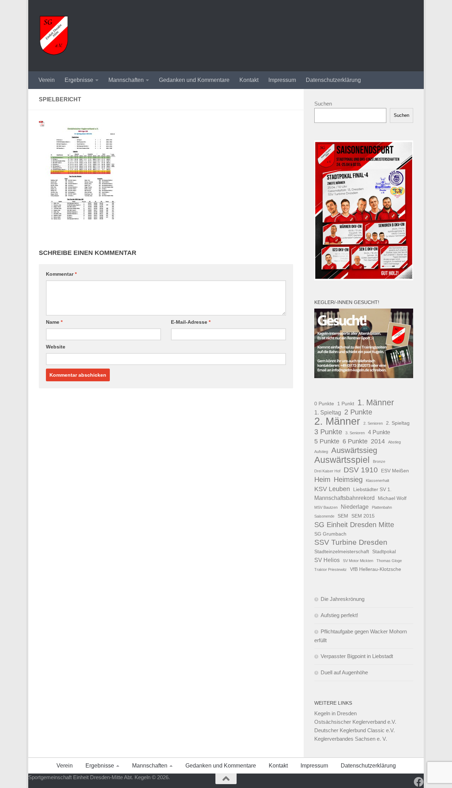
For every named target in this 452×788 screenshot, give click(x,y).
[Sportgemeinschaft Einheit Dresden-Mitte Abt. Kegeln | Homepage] (54, 35)
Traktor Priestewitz (330, 569)
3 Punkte (328, 432)
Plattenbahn (382, 507)
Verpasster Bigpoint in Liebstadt (357, 656)
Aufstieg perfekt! (339, 615)
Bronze (379, 461)
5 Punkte (326, 441)
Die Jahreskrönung (342, 599)
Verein (46, 80)
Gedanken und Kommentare (194, 80)
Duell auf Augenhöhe (344, 672)
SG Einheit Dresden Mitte (354, 525)
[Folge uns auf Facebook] (419, 782)
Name (54, 322)
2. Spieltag (398, 423)
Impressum (282, 80)
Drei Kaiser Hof (327, 471)
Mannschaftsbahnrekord (344, 498)
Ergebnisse (79, 80)
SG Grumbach (330, 534)
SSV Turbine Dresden (350, 542)
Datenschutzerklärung (333, 80)
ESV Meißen (395, 470)
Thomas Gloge (389, 561)
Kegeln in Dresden (335, 713)
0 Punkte (324, 403)
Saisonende (324, 516)
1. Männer (375, 402)
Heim (322, 479)
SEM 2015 (363, 516)
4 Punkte (379, 432)
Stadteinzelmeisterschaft (341, 551)
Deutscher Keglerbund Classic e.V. (354, 730)
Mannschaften (126, 80)
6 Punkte (355, 441)
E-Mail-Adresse (190, 322)
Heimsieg (348, 479)
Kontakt (248, 80)
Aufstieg (321, 451)
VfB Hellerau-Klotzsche (375, 569)
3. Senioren (355, 433)
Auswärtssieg (354, 450)
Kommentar (61, 274)
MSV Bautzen (326, 507)
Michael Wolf (392, 498)
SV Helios (327, 560)
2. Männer (337, 421)
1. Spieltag (327, 412)
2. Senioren (373, 423)
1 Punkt (345, 403)
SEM (343, 516)
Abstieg (394, 442)
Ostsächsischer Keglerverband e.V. (355, 722)
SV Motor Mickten (358, 561)
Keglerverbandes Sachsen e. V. (350, 739)
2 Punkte (358, 412)
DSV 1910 (361, 470)
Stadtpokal (384, 551)
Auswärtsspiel (342, 460)
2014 (378, 441)
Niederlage (355, 506)
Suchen (323, 104)
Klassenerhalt (377, 480)
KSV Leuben (332, 488)
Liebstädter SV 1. (372, 489)
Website (55, 347)
